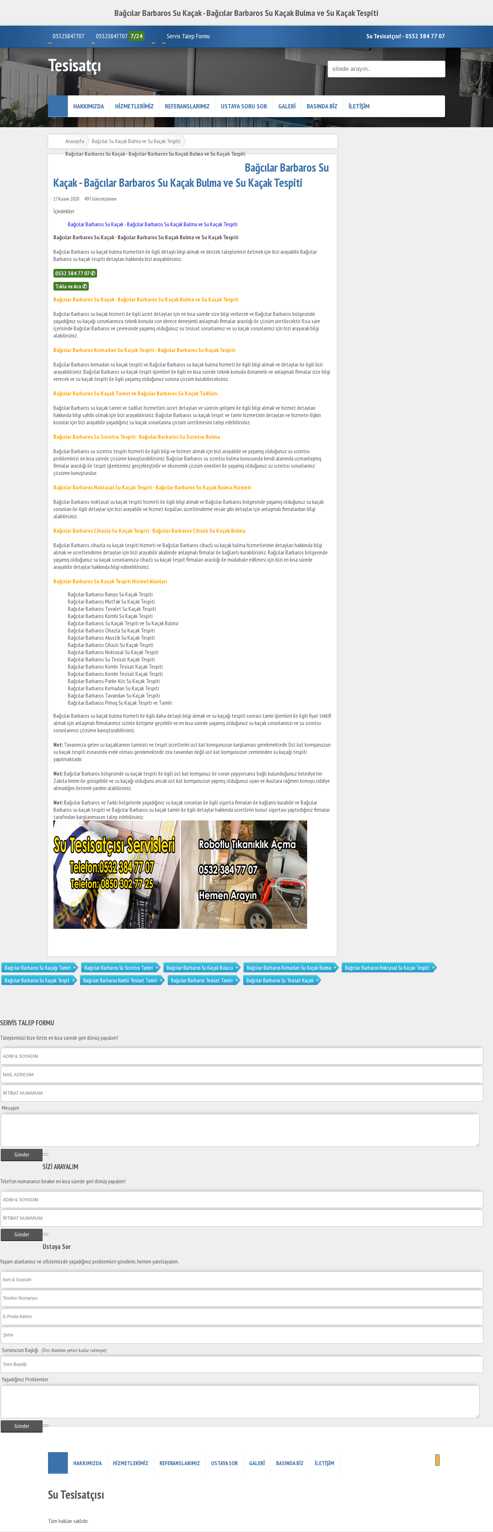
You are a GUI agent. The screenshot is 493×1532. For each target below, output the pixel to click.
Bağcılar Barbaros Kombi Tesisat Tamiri (120, 980)
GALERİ (287, 106)
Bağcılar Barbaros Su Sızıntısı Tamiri (118, 967)
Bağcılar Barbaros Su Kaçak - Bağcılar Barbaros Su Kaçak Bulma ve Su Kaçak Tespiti (152, 224)
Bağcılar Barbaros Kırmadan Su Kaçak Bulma (289, 967)
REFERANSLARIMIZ (187, 106)
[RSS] (437, 1460)
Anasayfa (74, 141)
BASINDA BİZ (322, 106)
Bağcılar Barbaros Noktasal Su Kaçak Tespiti (387, 967)
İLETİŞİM (359, 106)
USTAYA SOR (224, 1463)
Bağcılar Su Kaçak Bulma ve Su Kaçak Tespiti (136, 141)
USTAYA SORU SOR (244, 106)
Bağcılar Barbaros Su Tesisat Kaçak (280, 980)
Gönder (21, 1154)
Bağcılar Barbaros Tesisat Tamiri (202, 980)
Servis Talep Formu (188, 36)
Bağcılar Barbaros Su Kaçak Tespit (37, 980)
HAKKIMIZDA (88, 106)
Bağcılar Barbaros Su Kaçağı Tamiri (38, 967)
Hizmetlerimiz (134, 106)
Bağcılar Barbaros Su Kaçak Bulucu (200, 967)
